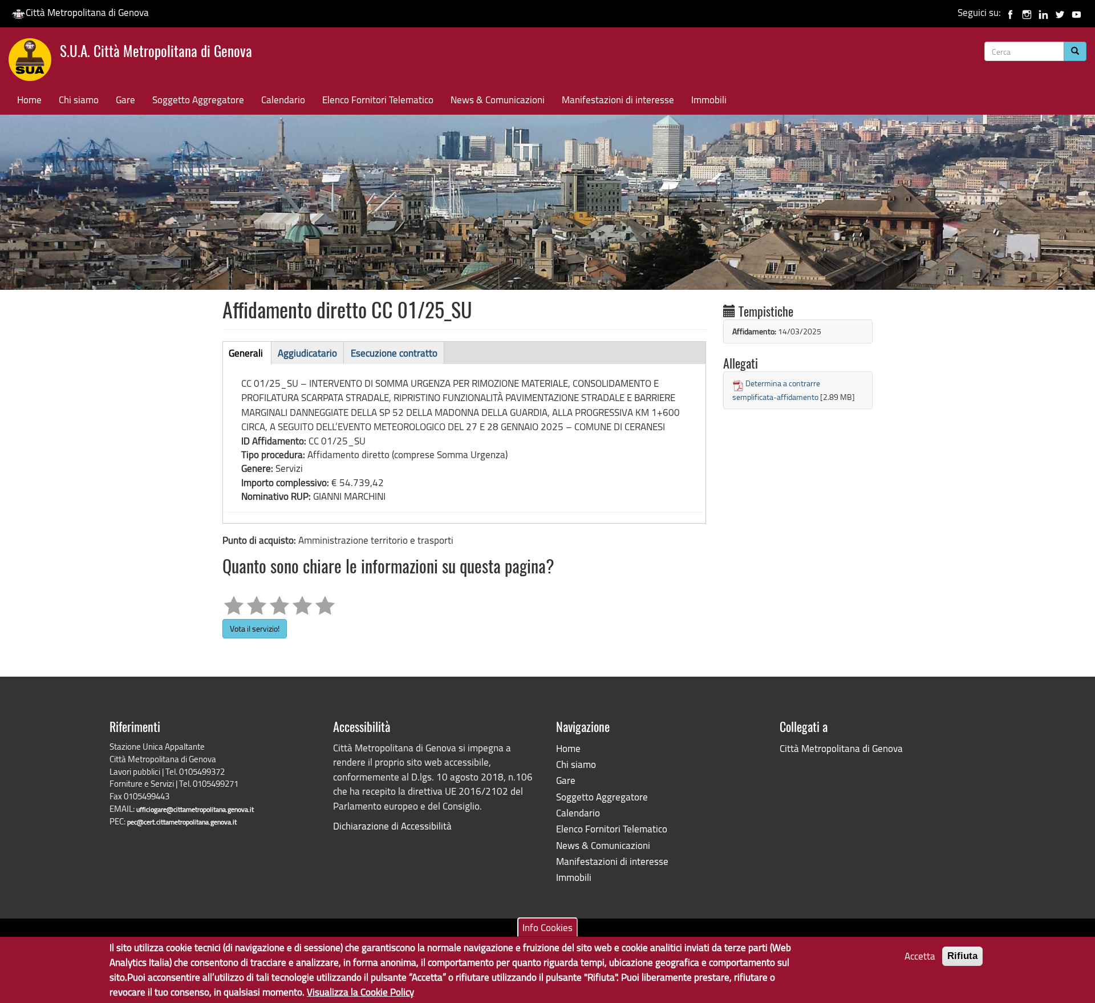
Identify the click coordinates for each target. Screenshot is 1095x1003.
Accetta (920, 955)
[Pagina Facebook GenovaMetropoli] (1010, 12)
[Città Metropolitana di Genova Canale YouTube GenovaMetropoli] (1076, 12)
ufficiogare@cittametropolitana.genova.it (195, 809)
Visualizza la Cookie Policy (360, 991)
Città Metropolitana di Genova (87, 12)
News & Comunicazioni (498, 99)
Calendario (283, 99)
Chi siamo (79, 99)
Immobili (709, 99)
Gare (125, 99)
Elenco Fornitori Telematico (377, 99)
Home (29, 99)
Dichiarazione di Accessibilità (392, 825)
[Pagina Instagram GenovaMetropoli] (1027, 12)
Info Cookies (547, 926)
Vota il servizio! (254, 628)
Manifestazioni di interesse (618, 99)
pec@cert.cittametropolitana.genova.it (182, 822)
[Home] (34, 62)
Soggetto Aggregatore (198, 99)
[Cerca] (1075, 51)
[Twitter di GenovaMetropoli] (1060, 12)
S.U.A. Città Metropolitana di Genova (156, 53)
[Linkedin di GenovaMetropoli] (1043, 12)
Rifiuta (962, 956)
